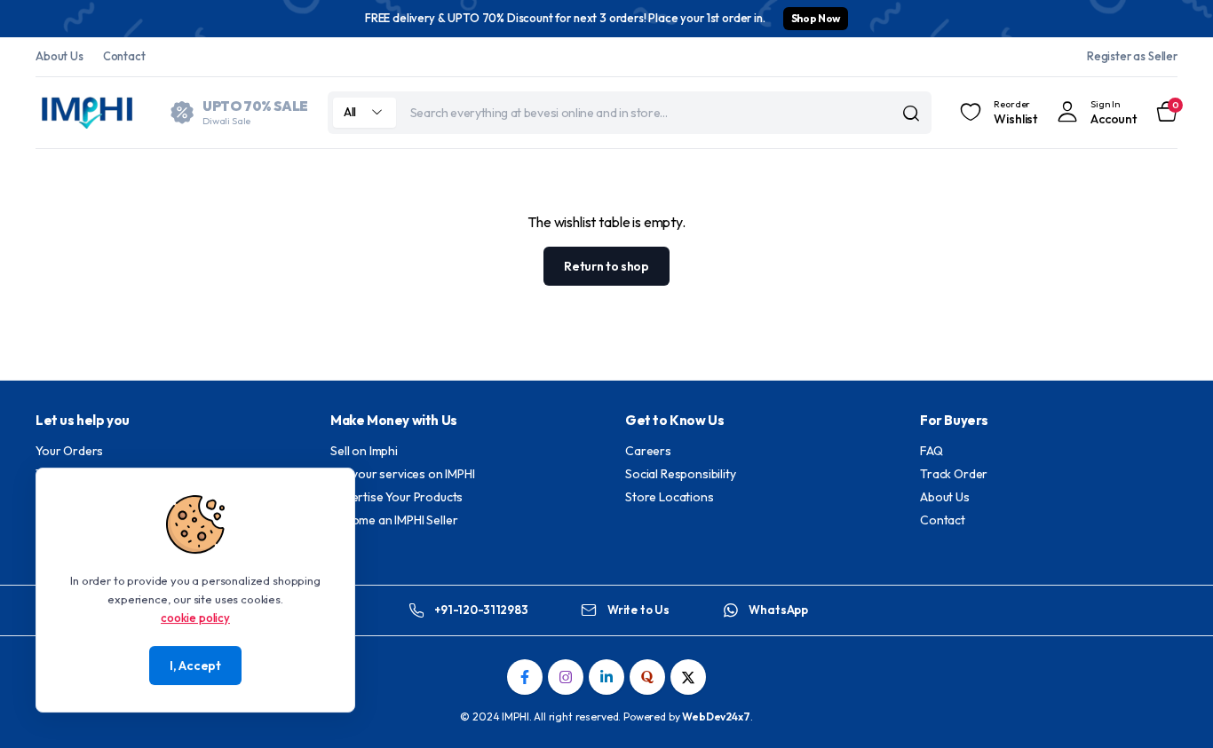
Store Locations (669, 497)
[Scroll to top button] (1173, 708)
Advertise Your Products (396, 497)
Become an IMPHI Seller (393, 520)
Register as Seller (1132, 56)
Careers (648, 451)
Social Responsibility (680, 474)
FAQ (931, 451)
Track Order (953, 474)
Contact (124, 56)
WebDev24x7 (715, 716)
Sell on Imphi (364, 451)
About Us (59, 56)
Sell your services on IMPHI (402, 474)
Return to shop (606, 266)
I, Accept (195, 665)
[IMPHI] (89, 113)
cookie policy (195, 617)
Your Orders (69, 451)
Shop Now (815, 18)
